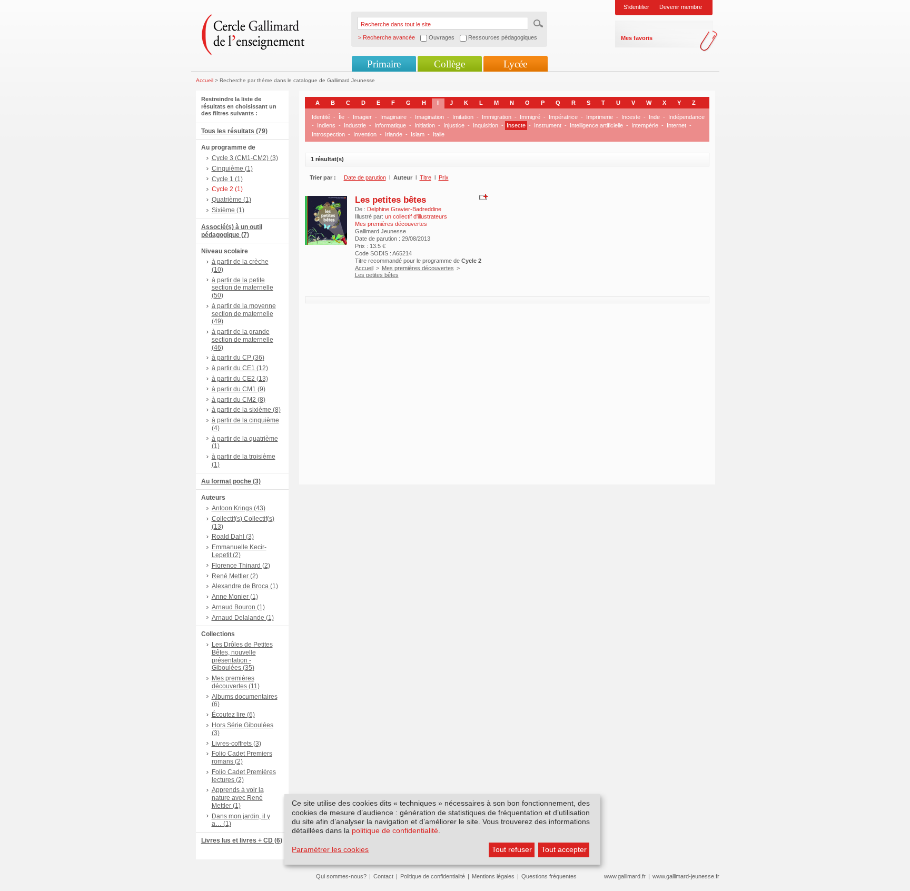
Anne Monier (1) (235, 596)
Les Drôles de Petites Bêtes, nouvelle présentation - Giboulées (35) (242, 656)
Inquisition (485, 125)
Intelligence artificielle (596, 125)
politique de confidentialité (395, 830)
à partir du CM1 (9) (238, 389)
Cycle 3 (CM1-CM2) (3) (245, 158)
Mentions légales (493, 876)
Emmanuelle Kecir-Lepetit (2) (239, 551)
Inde (654, 117)
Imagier (362, 117)
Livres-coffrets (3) (236, 743)
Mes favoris (636, 38)
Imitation (462, 117)
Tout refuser (512, 849)
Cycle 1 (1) (227, 179)
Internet (676, 125)
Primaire (384, 64)
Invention (365, 134)
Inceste (630, 117)
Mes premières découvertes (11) (236, 682)
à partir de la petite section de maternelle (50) (242, 288)
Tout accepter (564, 849)
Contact (383, 876)
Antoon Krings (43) (238, 508)
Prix (444, 177)
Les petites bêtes (390, 199)
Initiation (424, 125)
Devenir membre (680, 7)
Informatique (390, 125)
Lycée (515, 64)
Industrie (355, 125)
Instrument (547, 125)
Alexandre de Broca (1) (245, 586)
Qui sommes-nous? (341, 876)
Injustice (453, 125)
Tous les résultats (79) (234, 131)
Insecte (516, 125)
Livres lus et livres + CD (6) (241, 840)
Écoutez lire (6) (233, 714)
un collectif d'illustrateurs (416, 216)
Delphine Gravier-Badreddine (404, 209)
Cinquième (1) (232, 168)
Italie (438, 134)
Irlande (393, 134)
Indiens (326, 125)
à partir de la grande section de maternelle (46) (242, 339)
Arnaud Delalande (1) (243, 617)
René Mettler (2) (235, 576)
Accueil (204, 80)
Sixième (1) (228, 210)
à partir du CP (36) (238, 357)
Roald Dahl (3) (233, 536)
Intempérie (644, 125)
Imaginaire (393, 117)
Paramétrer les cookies (330, 849)
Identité (321, 117)
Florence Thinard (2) (241, 565)
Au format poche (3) (231, 481)
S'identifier (636, 7)
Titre (425, 177)
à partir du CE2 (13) (240, 378)
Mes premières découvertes (418, 268)
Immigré (530, 117)
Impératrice (563, 117)
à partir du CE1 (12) (240, 368)
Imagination (429, 117)
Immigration (496, 117)
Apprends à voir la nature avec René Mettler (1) (238, 797)
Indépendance (686, 117)
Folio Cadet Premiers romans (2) (242, 757)
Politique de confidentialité (432, 876)
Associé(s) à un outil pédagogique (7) (231, 231)
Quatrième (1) (231, 199)
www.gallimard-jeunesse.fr (685, 876)
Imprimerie (599, 117)
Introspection (328, 134)
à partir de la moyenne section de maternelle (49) (244, 313)
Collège (449, 64)
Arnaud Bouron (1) (238, 607)
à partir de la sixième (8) (246, 409)
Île (341, 117)
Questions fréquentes (549, 876)
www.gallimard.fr (625, 876)
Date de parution (365, 177)
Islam (417, 134)
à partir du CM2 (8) (238, 399)
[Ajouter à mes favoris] (482, 196)
